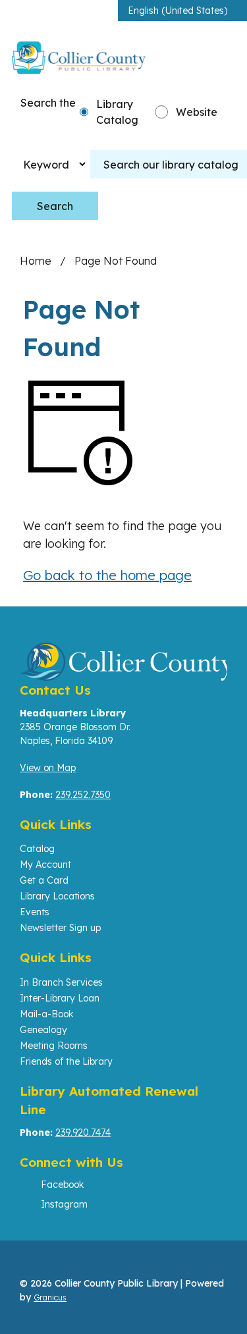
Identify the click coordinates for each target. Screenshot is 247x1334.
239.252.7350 (83, 795)
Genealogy (43, 1030)
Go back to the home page (107, 575)
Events (34, 912)
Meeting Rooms (54, 1046)
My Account (45, 864)
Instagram (64, 1204)
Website (196, 112)
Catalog (37, 849)
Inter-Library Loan (59, 998)
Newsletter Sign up (60, 928)
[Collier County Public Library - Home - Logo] (79, 57)
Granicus (50, 1297)
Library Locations (57, 896)
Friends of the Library (66, 1061)
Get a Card (44, 880)
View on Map (48, 768)
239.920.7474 (83, 1132)
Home (35, 260)
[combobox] (182, 10)
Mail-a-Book (46, 1014)
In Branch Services (61, 982)
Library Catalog (117, 111)
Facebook (62, 1184)
